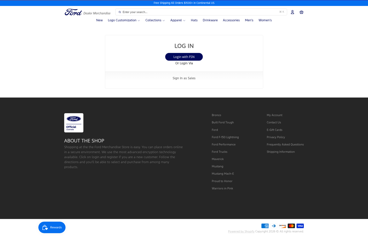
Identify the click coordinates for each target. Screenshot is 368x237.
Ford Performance (224, 144)
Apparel (176, 20)
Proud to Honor (222, 181)
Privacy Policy (276, 137)
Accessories (231, 20)
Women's (265, 20)
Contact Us (274, 122)
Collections (153, 20)
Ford (215, 130)
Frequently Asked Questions (285, 144)
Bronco (216, 115)
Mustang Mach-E (223, 174)
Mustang (217, 166)
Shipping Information (281, 152)
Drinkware (210, 20)
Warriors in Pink (222, 188)
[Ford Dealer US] (89, 12)
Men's (249, 20)
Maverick (218, 159)
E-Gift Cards (274, 130)
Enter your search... (203, 12)
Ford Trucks (219, 152)
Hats (194, 20)
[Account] (292, 12)
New (99, 20)
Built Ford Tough (223, 122)
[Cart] (301, 12)
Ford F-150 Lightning (225, 137)
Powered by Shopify (241, 231)
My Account (274, 115)
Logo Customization (122, 20)
